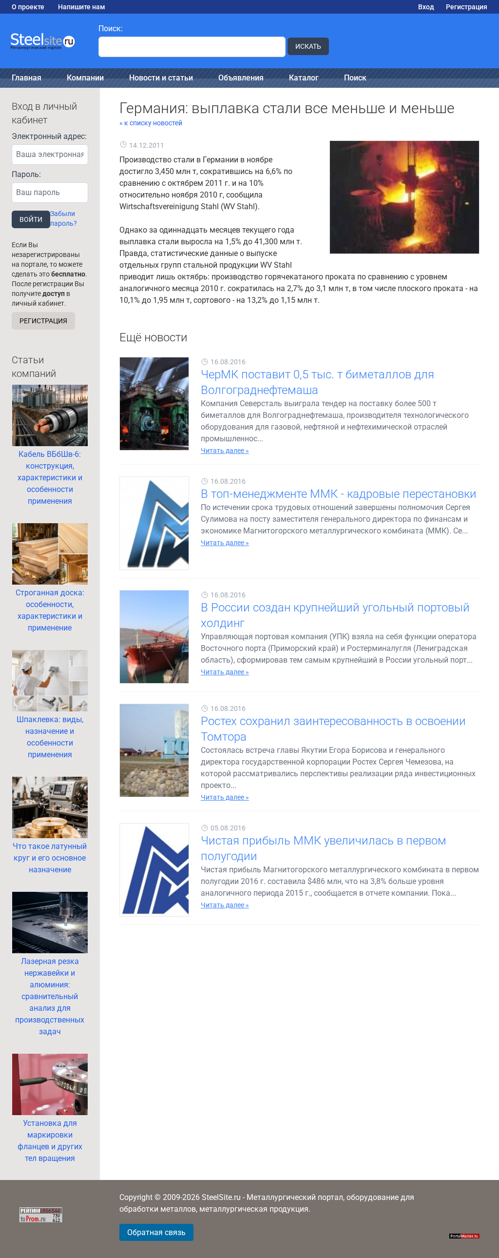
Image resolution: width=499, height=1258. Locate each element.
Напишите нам (81, 7)
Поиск (355, 77)
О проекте (28, 7)
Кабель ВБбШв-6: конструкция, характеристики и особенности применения (50, 478)
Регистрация (466, 7)
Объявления (241, 77)
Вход (426, 7)
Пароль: (26, 174)
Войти (30, 219)
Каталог (304, 77)
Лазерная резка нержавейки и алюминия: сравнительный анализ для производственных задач (49, 996)
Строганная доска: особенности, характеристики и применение (50, 610)
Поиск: (110, 28)
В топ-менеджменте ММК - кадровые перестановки (339, 494)
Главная (26, 77)
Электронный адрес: (49, 136)
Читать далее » (225, 450)
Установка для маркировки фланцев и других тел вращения (50, 1141)
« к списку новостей (150, 123)
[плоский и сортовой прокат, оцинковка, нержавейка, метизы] (43, 41)
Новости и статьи (161, 77)
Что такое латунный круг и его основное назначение (50, 858)
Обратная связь (156, 1232)
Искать (308, 46)
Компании (85, 77)
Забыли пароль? (63, 218)
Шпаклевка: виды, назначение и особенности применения (50, 737)
